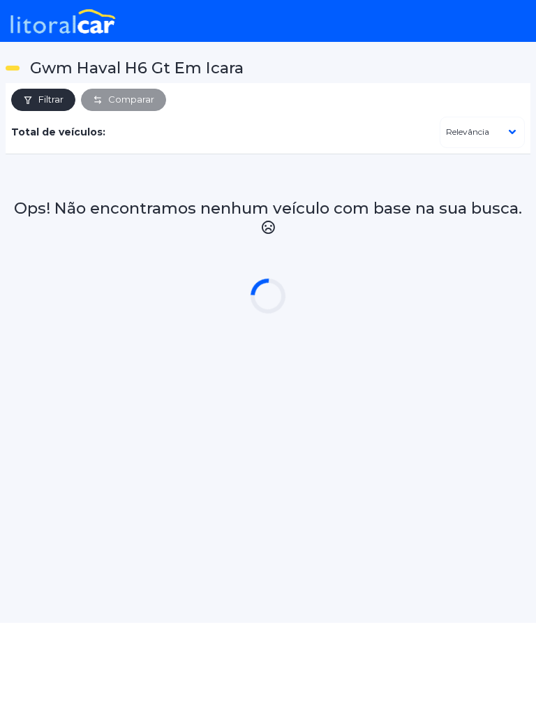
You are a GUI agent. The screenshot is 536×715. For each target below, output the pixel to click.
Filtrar (51, 99)
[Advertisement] (268, 445)
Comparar (131, 99)
